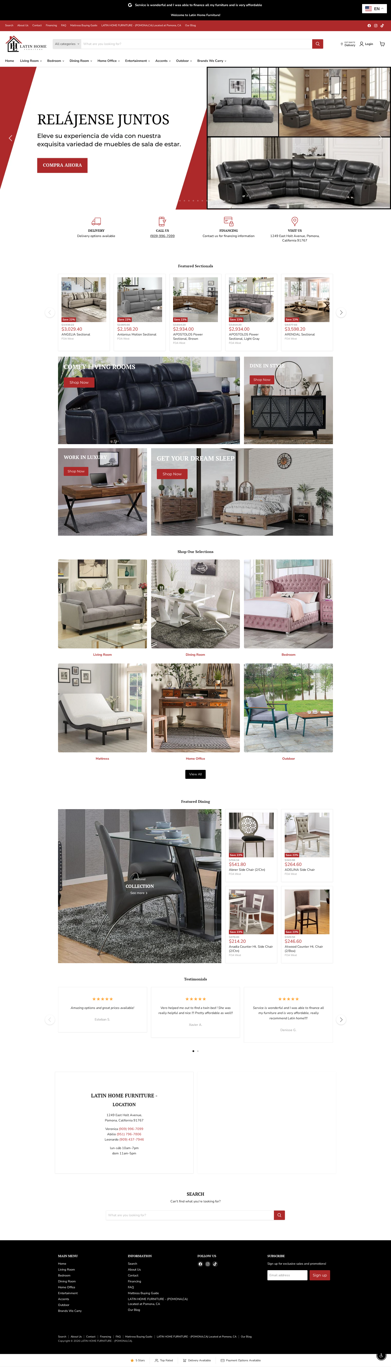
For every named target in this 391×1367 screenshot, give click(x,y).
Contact (37, 25)
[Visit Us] (295, 230)
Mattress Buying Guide (83, 25)
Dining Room (80, 61)
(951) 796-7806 (129, 1134)
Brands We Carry (210, 61)
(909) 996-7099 (162, 236)
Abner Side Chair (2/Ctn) (247, 870)
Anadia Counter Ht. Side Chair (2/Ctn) (251, 948)
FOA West (68, 339)
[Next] (341, 312)
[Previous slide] (11, 138)
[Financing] (229, 230)
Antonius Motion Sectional (136, 334)
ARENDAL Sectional (300, 334)
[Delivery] (96, 230)
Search (9, 25)
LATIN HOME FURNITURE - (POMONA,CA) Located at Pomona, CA (141, 25)
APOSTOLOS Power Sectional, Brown (188, 336)
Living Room (30, 61)
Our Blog (190, 25)
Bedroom (54, 61)
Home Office (108, 61)
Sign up (320, 1275)
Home (9, 61)
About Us (22, 25)
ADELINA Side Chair (300, 870)
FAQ (63, 25)
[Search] (317, 44)
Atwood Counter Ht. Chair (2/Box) (304, 948)
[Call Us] (162, 230)
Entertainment (136, 61)
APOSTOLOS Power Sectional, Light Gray (244, 336)
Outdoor (183, 61)
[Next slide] (380, 138)
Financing (51, 25)
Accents (161, 61)
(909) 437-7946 (131, 1139)
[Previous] (50, 312)
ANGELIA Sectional (76, 334)
